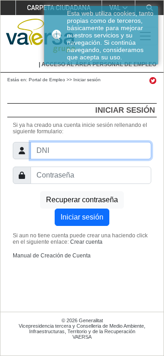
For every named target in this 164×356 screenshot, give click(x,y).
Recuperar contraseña (82, 200)
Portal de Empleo (47, 79)
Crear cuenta (86, 242)
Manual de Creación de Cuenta (52, 255)
